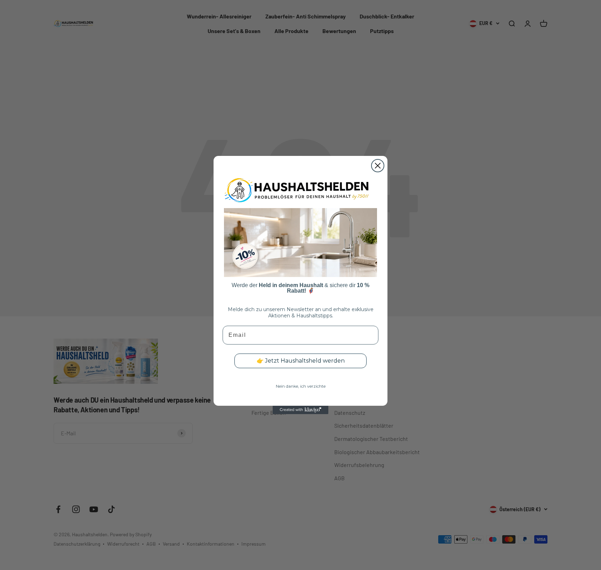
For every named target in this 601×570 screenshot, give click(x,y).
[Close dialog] (377, 165)
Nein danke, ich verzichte (301, 386)
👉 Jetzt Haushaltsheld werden (301, 360)
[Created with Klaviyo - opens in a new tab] (300, 410)
